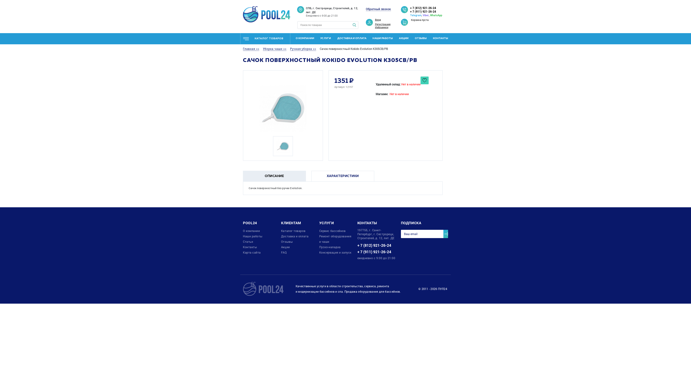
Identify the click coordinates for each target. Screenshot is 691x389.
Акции (403, 38)
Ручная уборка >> (303, 49)
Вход (378, 19)
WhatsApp (436, 15)
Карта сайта (252, 252)
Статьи (248, 241)
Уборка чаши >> (274, 49)
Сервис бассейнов (332, 231)
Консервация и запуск (335, 252)
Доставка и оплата (352, 38)
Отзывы (421, 38)
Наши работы (382, 38)
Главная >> (251, 49)
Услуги (325, 38)
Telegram (415, 15)
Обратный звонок (378, 9)
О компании (305, 38)
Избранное (381, 27)
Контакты (440, 38)
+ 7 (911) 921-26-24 (423, 11)
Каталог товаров (293, 231)
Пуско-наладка (330, 247)
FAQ (284, 252)
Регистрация (383, 24)
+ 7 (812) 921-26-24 (423, 8)
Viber (426, 15)
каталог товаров (269, 38)
